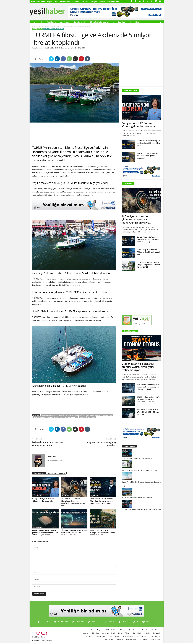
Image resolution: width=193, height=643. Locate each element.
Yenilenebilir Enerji (38, 1)
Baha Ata (39, 48)
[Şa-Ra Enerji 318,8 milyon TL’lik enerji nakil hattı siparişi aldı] (128, 253)
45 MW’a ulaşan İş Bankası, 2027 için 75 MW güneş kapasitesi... (147, 155)
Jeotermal (75, 1)
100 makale (95, 633)
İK (130, 22)
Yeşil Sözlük (156, 630)
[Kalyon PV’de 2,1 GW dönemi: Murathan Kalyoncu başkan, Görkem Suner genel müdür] (103, 487)
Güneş (56, 1)
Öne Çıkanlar (45, 26)
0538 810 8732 (47, 640)
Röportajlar (144, 639)
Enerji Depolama (113, 1)
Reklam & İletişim (133, 630)
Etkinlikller (119, 639)
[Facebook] (131, 1)
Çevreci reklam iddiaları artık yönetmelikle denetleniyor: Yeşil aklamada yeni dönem (45, 532)
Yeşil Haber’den (156, 639)
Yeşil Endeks (51, 22)
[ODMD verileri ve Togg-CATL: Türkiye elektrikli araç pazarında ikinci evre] (128, 401)
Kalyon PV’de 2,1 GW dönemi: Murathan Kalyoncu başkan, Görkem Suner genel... (148, 239)
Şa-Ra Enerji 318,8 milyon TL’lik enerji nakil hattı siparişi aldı (149, 252)
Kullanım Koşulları (97, 630)
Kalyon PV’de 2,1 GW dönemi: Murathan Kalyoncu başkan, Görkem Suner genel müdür (101, 501)
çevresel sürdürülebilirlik (92, 415)
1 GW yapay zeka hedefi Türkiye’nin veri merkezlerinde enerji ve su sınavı (102, 532)
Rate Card (145, 630)
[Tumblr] (151, 1)
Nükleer (102, 1)
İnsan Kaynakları (131, 639)
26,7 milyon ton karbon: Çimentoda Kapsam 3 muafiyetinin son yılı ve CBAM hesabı (73, 502)
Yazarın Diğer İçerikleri (56, 473)
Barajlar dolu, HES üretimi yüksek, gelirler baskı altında (44, 500)
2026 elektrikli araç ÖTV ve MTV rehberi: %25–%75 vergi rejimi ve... (148, 412)
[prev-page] (112, 473)
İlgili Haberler (39, 473)
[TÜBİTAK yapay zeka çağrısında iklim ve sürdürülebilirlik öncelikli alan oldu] (74, 518)
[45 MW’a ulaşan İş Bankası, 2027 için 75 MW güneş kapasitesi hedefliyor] (128, 157)
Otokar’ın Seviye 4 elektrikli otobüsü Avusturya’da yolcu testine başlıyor (138, 367)
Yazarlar (85, 633)
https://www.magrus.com (55, 460)
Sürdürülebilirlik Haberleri (99, 22)
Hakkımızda (84, 630)
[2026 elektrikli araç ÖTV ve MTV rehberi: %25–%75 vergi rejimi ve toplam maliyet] (128, 413)
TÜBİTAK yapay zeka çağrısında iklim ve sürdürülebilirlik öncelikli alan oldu (74, 532)
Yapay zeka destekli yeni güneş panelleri (100, 443)
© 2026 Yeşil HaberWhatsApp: (38, 638)
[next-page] (115, 473)
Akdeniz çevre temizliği (49, 415)
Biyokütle (85, 1)
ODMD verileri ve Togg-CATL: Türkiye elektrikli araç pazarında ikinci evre (148, 399)
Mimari (137, 22)
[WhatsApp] (69, 58)
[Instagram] (135, 1)
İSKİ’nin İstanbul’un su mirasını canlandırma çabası (47, 443)
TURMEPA (82, 417)
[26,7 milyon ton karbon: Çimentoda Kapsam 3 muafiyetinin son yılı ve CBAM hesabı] (74, 487)
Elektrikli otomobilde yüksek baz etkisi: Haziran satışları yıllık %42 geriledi (148, 386)
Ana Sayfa (35, 26)
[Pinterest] (143, 1)
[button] (160, 22)
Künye (122, 630)
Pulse (41, 22)
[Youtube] (160, 1)
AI (113, 22)
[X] (156, 1)
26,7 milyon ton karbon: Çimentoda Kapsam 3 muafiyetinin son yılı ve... (136, 219)
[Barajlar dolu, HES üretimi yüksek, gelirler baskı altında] (45, 487)
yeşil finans (91, 417)
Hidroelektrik (65, 1)
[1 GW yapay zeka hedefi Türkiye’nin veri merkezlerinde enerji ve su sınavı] (103, 518)
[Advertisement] (74, 134)
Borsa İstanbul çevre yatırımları (70, 415)
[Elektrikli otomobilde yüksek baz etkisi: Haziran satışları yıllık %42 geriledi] (128, 388)
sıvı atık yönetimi (52, 417)
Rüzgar (49, 1)
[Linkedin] (139, 1)
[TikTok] (147, 1)
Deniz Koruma (107, 415)
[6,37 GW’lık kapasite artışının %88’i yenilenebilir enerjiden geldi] (128, 144)
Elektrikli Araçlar (80, 22)
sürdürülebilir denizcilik (68, 417)
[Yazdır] (75, 58)
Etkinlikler (122, 22)
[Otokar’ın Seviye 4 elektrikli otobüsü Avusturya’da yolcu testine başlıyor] (141, 348)
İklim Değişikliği (128, 636)
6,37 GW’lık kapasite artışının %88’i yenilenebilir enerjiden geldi (148, 143)
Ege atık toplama (39, 417)
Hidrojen (93, 1)
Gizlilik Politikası (111, 630)
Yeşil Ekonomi (65, 22)
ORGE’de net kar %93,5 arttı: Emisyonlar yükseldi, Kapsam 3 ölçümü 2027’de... (148, 264)
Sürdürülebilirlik (141, 636)
